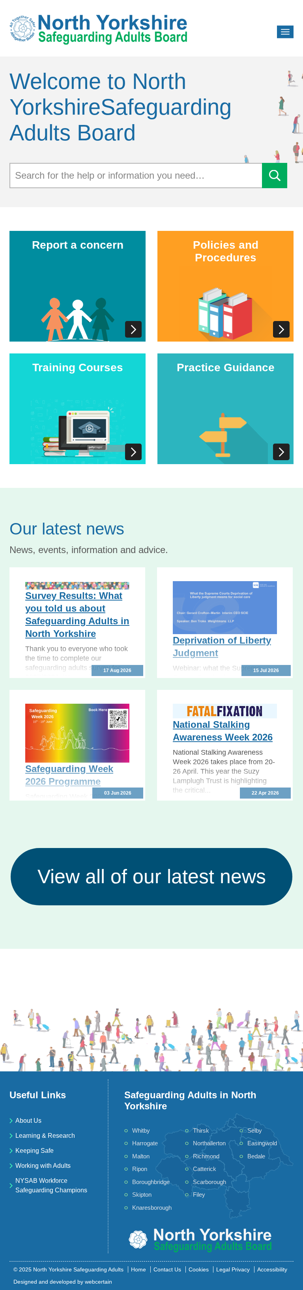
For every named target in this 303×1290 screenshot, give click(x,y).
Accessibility (272, 1269)
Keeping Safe (34, 1150)
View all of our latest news (151, 876)
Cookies (199, 1269)
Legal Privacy (233, 1269)
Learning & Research (45, 1135)
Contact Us (167, 1269)
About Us (28, 1120)
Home (138, 1269)
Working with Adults (43, 1165)
